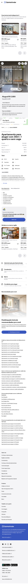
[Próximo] (24, 53)
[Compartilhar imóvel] (19, 63)
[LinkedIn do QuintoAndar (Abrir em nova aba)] (10, 544)
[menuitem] (4, 127)
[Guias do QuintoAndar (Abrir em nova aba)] (8, 544)
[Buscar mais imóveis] (2, 63)
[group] (10, 36)
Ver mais (5, 183)
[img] (10, 29)
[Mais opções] (25, 63)
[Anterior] (20, 53)
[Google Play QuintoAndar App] (6, 565)
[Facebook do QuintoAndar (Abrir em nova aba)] (3, 544)
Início (3, 127)
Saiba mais (14, 219)
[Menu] (2, 2)
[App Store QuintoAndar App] (14, 565)
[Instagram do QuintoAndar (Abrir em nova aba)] (5, 544)
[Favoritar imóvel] (22, 63)
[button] (14, 264)
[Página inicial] (10, 2)
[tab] (5, 188)
